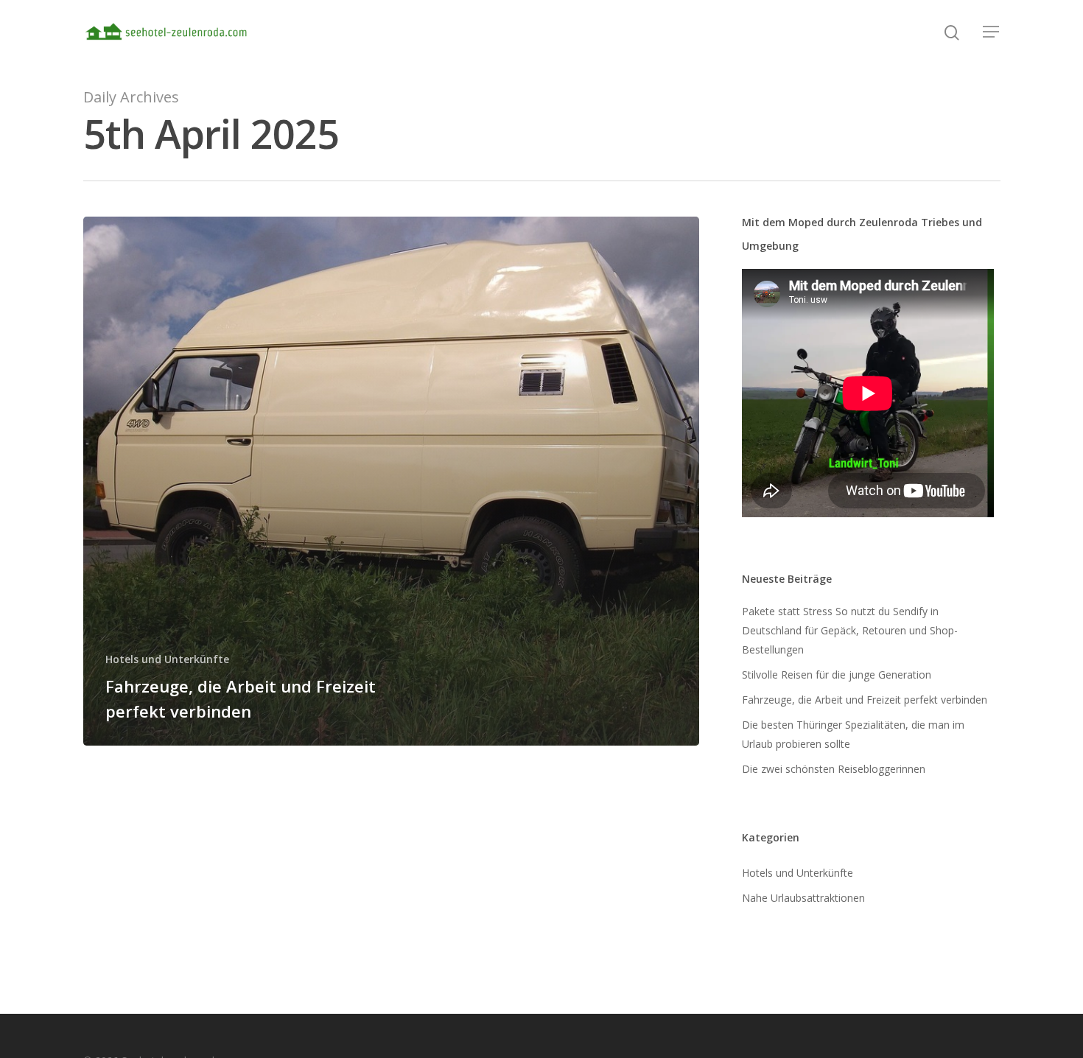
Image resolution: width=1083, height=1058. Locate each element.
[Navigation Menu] (991, 31)
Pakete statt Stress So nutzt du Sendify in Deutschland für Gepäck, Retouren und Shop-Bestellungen (850, 630)
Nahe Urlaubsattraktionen (803, 898)
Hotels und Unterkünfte (167, 659)
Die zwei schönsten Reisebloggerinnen (833, 769)
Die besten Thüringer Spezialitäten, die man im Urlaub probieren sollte (853, 734)
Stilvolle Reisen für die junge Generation (836, 675)
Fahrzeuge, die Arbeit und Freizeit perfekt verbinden (864, 700)
